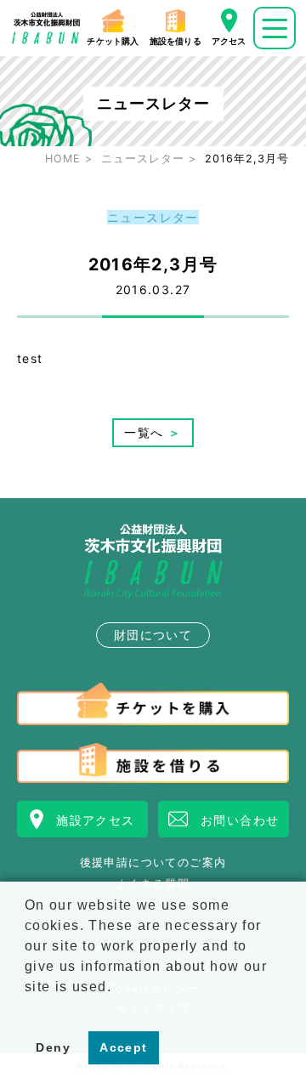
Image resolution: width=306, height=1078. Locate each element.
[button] (27, 1008)
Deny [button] (53, 1047)
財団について (153, 634)
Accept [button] (123, 1047)
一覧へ (152, 432)
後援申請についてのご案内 (153, 863)
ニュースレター (153, 217)
